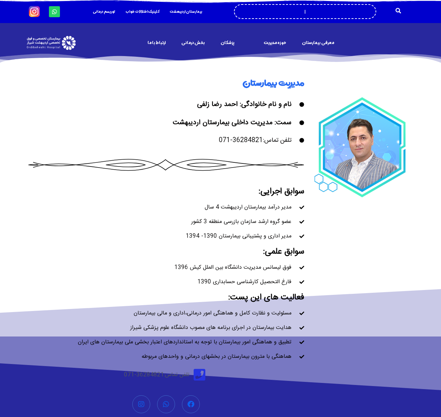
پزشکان (227, 43)
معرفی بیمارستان (318, 43)
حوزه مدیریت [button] (275, 43)
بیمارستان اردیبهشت (186, 11)
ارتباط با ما (156, 43)
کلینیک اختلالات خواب (142, 11)
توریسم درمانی (104, 11)
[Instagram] (141, 404)
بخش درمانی (193, 43)
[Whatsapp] (54, 11)
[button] (398, 10)
